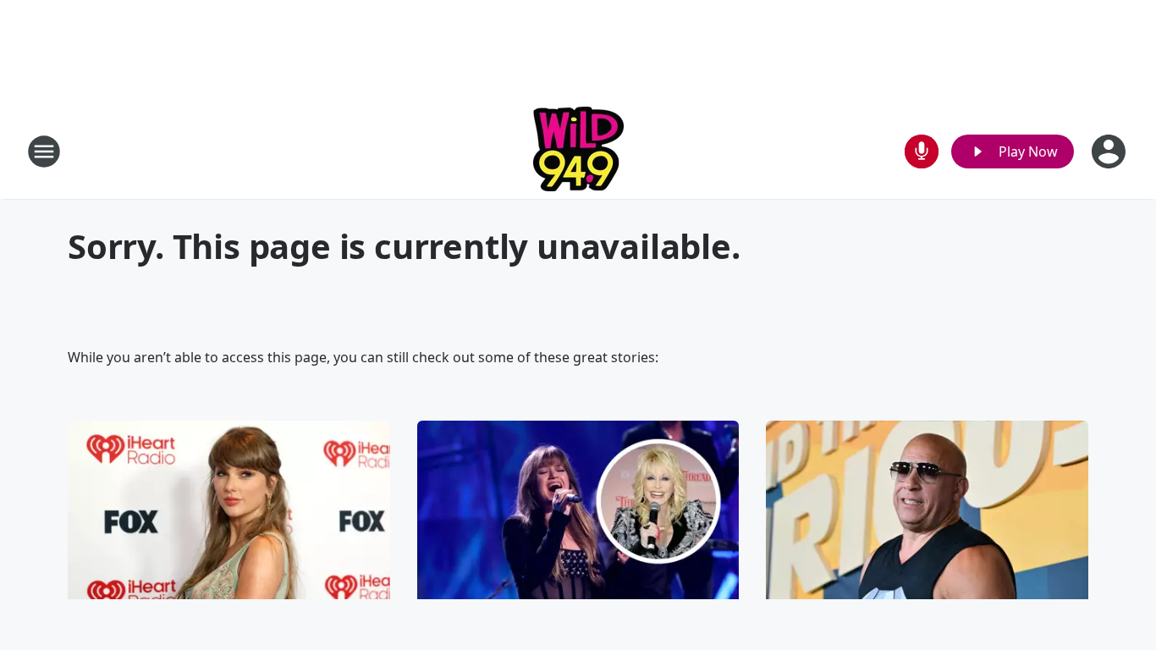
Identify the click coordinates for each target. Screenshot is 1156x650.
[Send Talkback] (922, 151)
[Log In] (1110, 151)
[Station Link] (578, 151)
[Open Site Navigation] (44, 151)
